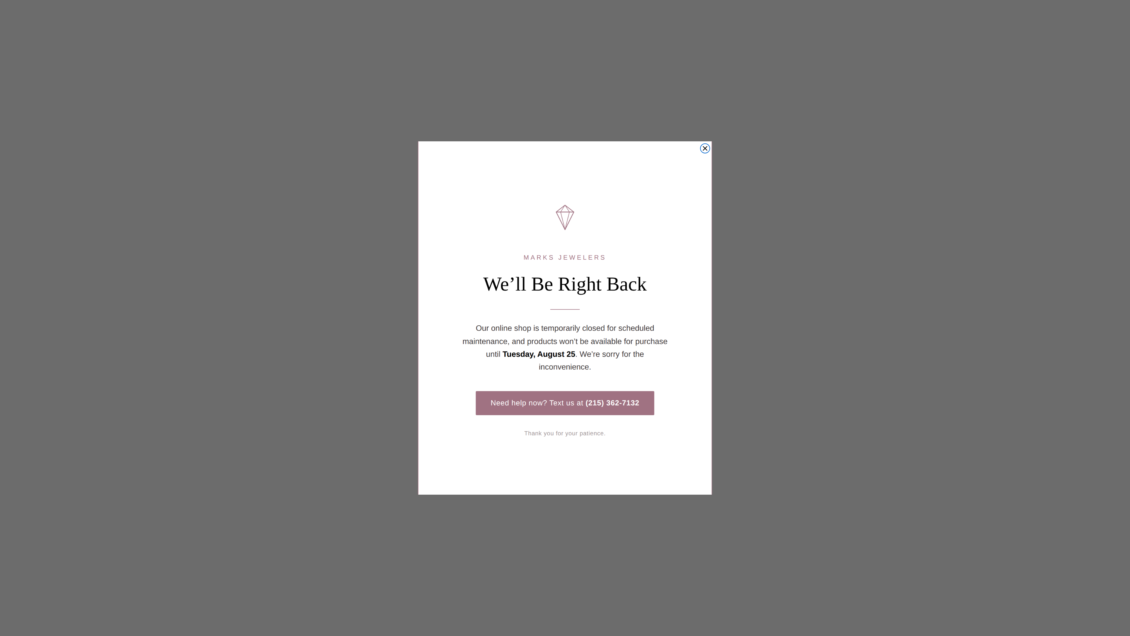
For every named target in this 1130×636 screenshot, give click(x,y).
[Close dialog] (705, 148)
